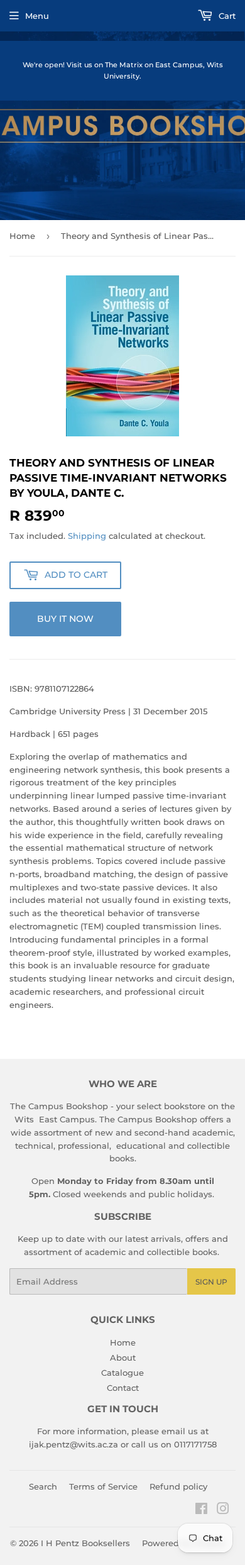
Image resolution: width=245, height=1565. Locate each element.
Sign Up (211, 1281)
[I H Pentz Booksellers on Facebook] (201, 1510)
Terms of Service (103, 1486)
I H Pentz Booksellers (85, 1543)
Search (43, 1486)
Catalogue (122, 1373)
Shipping (87, 536)
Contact (123, 1388)
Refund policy (178, 1486)
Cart (226, 16)
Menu (37, 16)
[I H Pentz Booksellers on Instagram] (223, 1510)
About (123, 1357)
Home (22, 236)
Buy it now (65, 618)
